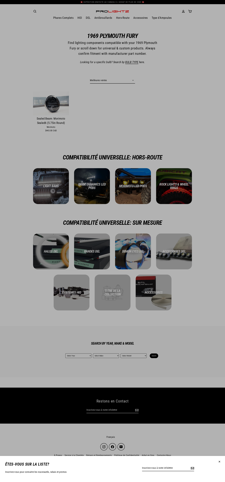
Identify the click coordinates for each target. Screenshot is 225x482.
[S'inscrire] (192, 468)
